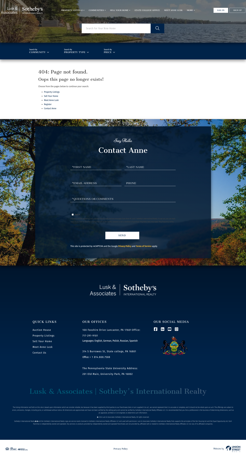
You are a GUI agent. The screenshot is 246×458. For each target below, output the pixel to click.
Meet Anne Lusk (51, 100)
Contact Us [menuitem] (39, 352)
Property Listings (52, 92)
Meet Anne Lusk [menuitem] (173, 10)
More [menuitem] (190, 10)
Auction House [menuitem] (42, 329)
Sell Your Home (51, 96)
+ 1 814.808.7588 (100, 357)
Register (48, 104)
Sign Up (237, 10)
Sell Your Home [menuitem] (119, 10)
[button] (157, 28)
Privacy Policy (75, 225)
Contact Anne (50, 108)
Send (122, 235)
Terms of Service (143, 246)
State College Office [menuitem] (147, 10)
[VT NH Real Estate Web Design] (226, 449)
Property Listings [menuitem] (72, 10)
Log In (221, 10)
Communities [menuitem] (96, 10)
